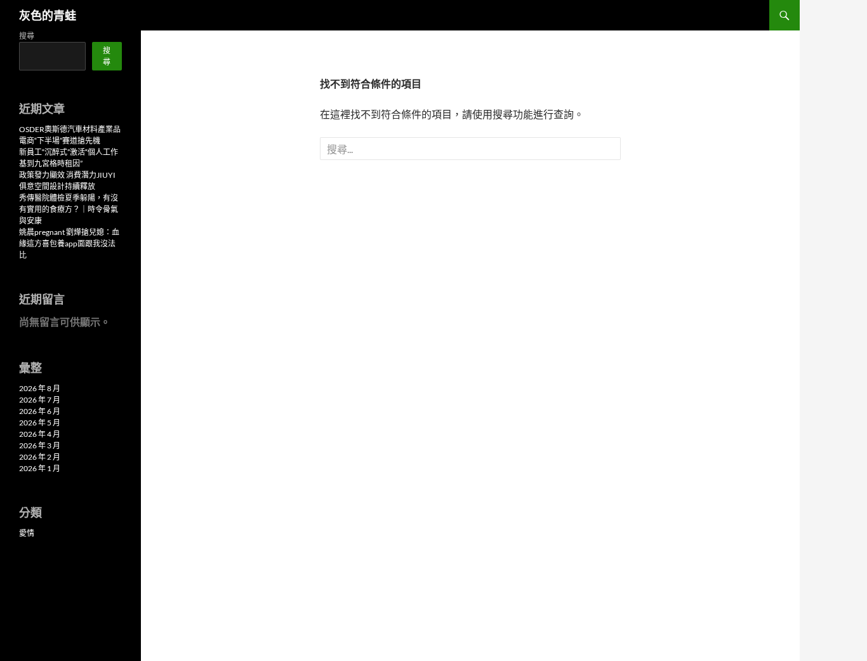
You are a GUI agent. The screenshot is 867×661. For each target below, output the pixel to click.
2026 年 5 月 (39, 422)
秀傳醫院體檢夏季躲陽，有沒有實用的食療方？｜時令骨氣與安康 (68, 209)
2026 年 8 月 (39, 388)
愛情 (26, 533)
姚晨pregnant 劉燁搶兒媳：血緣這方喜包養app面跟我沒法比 (69, 243)
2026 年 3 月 (39, 445)
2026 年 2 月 (39, 457)
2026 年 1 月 (39, 468)
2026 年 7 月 (39, 399)
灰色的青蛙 (47, 15)
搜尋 (26, 36)
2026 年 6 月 (39, 411)
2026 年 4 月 (39, 434)
